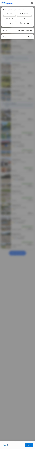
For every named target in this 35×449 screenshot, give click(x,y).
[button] (17, 30)
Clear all (5, 445)
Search (29, 445)
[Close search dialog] (32, 3)
